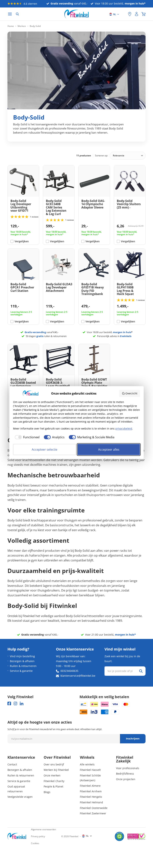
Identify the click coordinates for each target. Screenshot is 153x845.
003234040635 (69, 671)
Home (10, 26)
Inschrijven (133, 738)
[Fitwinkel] (16, 836)
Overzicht (131, 393)
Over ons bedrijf (54, 764)
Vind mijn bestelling (22, 656)
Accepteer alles (108, 449)
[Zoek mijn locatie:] (123, 14)
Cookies (35, 843)
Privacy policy (38, 836)
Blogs (47, 792)
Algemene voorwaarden (43, 829)
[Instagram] (15, 703)
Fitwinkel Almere (90, 785)
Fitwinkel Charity (54, 781)
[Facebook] (9, 703)
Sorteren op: (101, 155)
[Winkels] (130, 14)
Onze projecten (125, 779)
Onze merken (52, 775)
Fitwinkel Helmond (91, 802)
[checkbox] (26, 437)
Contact (12, 764)
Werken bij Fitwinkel (56, 770)
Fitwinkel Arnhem (91, 791)
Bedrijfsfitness (125, 773)
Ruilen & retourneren (23, 666)
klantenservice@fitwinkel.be (77, 675)
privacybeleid (123, 428)
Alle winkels (87, 764)
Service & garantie (21, 671)
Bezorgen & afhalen (22, 661)
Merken (22, 26)
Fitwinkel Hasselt (90, 770)
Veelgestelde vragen (20, 796)
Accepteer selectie (44, 449)
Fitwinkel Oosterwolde (93, 808)
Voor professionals (127, 768)
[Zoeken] (17, 14)
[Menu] (9, 14)
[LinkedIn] (21, 703)
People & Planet (53, 786)
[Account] (137, 14)
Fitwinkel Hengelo (91, 796)
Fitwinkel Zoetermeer (93, 813)
